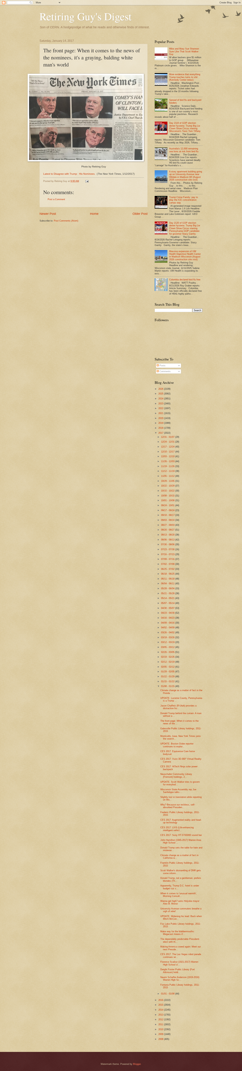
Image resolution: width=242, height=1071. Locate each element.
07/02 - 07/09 (168, 564)
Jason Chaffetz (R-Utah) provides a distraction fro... (178, 707)
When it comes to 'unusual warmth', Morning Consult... (178, 894)
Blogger (137, 1064)
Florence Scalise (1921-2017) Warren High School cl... (179, 963)
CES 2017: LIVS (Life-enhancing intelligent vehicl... (177, 828)
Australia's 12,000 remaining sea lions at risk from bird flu (183, 150)
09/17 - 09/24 (168, 510)
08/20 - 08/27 (168, 529)
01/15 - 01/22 (168, 681)
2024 (161, 398)
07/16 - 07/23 (168, 554)
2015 (161, 1004)
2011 (161, 1024)
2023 (161, 403)
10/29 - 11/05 (168, 481)
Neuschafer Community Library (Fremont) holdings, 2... (176, 775)
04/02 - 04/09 (168, 627)
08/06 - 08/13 (168, 539)
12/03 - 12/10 (168, 456)
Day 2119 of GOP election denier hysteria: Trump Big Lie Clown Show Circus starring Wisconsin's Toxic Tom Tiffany (185, 127)
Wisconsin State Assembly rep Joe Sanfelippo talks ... (178, 790)
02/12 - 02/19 (168, 661)
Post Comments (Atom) (66, 220)
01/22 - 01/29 (168, 676)
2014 (161, 1009)
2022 (161, 408)
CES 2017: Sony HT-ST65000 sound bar (181, 835)
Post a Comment (56, 199)
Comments (165, 371)
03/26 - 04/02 (168, 632)
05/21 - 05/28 (168, 593)
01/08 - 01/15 (168, 686)
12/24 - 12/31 (168, 441)
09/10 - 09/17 (168, 515)
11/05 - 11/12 (168, 476)
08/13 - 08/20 (168, 534)
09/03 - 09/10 (168, 520)
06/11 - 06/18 (168, 578)
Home (94, 214)
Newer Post (48, 214)
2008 (161, 1039)
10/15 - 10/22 (168, 490)
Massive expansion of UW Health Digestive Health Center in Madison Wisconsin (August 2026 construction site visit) (185, 255)
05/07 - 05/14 (168, 603)
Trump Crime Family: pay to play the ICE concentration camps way (183, 200)
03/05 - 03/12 (168, 647)
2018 (161, 428)
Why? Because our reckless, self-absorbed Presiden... (177, 806)
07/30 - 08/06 (168, 544)
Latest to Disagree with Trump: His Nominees (69, 174)
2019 (161, 423)
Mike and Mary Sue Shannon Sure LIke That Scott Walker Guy (184, 51)
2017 (161, 433)
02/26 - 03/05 (168, 652)
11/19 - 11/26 (168, 466)
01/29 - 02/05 (168, 671)
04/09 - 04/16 (168, 622)
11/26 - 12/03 (168, 461)
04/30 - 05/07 (168, 608)
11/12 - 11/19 (168, 471)
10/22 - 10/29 (168, 485)
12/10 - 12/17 (168, 451)
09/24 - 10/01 (168, 505)
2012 (161, 1019)
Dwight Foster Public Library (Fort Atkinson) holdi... (177, 970)
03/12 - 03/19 (168, 642)
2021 (161, 413)
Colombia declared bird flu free (184, 279)
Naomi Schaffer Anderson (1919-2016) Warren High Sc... (179, 978)
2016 (161, 1000)
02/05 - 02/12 (168, 666)
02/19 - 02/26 (168, 657)
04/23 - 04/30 (168, 613)
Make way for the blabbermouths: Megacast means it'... (177, 932)
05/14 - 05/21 (168, 598)
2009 (161, 1034)
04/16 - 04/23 (168, 617)
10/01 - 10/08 (168, 500)
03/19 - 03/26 (168, 637)
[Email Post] (86, 181)
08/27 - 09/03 (168, 525)
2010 (161, 1029)
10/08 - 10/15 (168, 495)
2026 (161, 389)
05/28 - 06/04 (168, 588)
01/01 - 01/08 (168, 993)
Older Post (140, 214)
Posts (162, 365)
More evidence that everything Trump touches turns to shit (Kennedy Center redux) (184, 77)
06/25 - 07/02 (168, 569)
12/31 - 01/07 (168, 437)
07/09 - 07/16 (168, 559)
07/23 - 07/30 (168, 549)
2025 (161, 393)
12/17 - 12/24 (168, 446)
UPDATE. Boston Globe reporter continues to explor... (176, 745)
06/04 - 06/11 (168, 583)
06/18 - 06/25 (168, 573)
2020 (161, 418)
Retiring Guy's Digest (86, 16)
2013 (161, 1014)
